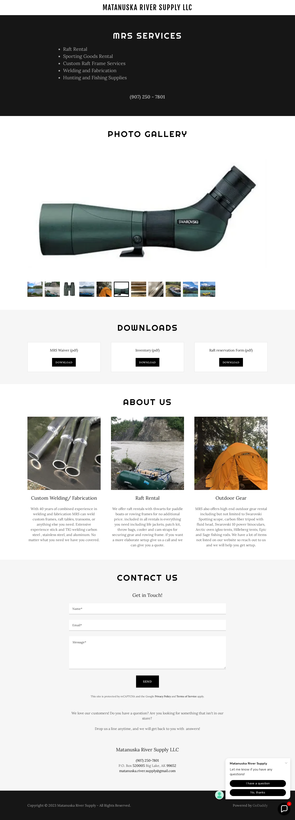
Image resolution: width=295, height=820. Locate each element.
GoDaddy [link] (260, 805)
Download (64, 362)
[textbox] (147, 609)
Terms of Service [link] (186, 696)
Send (147, 681)
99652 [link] (171, 765)
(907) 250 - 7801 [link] (147, 97)
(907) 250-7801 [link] (147, 760)
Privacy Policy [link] (163, 696)
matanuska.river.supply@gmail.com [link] (147, 771)
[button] (284, 809)
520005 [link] (139, 765)
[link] (147, 9)
